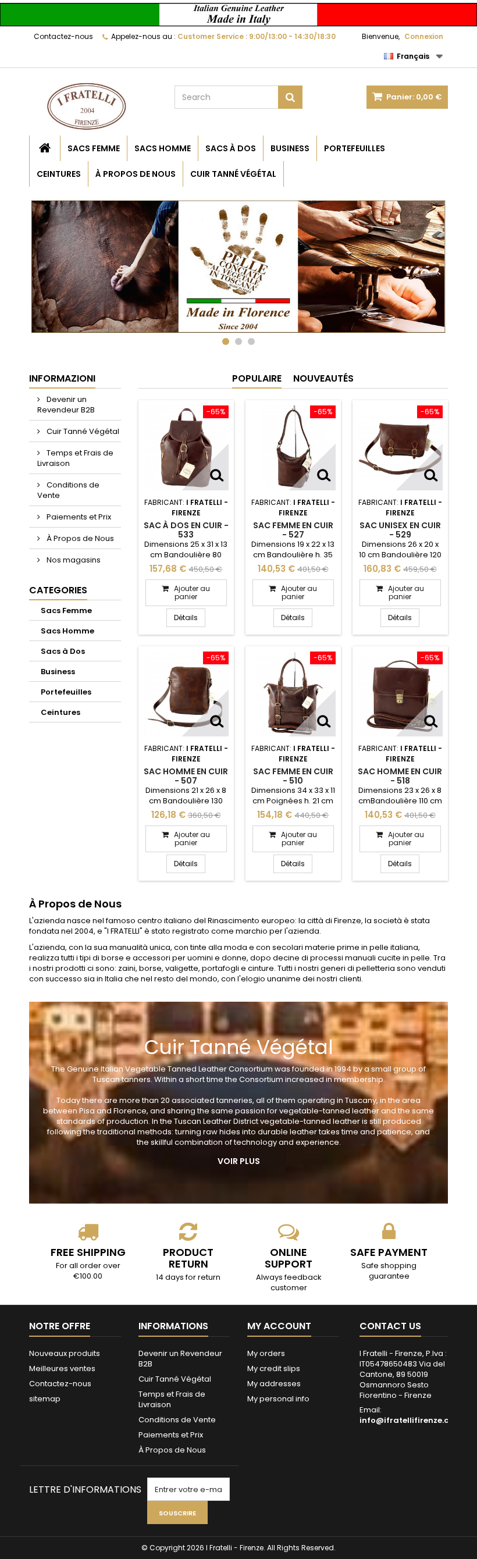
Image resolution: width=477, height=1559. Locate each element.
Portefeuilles (354, 148)
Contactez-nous (63, 36)
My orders (266, 1353)
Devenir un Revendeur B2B (66, 404)
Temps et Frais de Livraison (75, 458)
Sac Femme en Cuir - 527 (293, 529)
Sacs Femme (93, 148)
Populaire (257, 378)
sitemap (44, 1398)
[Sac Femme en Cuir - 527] (293, 447)
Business (289, 148)
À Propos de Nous (135, 174)
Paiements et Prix (78, 516)
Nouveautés (323, 378)
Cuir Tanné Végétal (233, 174)
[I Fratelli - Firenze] (93, 106)
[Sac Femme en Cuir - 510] (293, 694)
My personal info (278, 1398)
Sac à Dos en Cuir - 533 (186, 529)
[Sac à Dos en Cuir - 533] (186, 447)
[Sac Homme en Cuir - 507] (186, 694)
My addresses (274, 1383)
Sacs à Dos (230, 148)
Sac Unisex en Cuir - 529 (400, 529)
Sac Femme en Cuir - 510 (293, 776)
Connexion (423, 36)
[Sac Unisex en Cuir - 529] (400, 447)
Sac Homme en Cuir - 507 (186, 776)
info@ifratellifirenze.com (410, 1420)
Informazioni (62, 378)
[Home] (45, 148)
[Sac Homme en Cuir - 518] (400, 694)
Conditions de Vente (68, 490)
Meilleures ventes (62, 1368)
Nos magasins (73, 559)
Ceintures (59, 174)
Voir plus (239, 1161)
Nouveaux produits (64, 1353)
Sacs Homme (162, 148)
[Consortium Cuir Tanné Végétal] (238, 271)
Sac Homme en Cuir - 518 (400, 776)
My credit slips (273, 1368)
